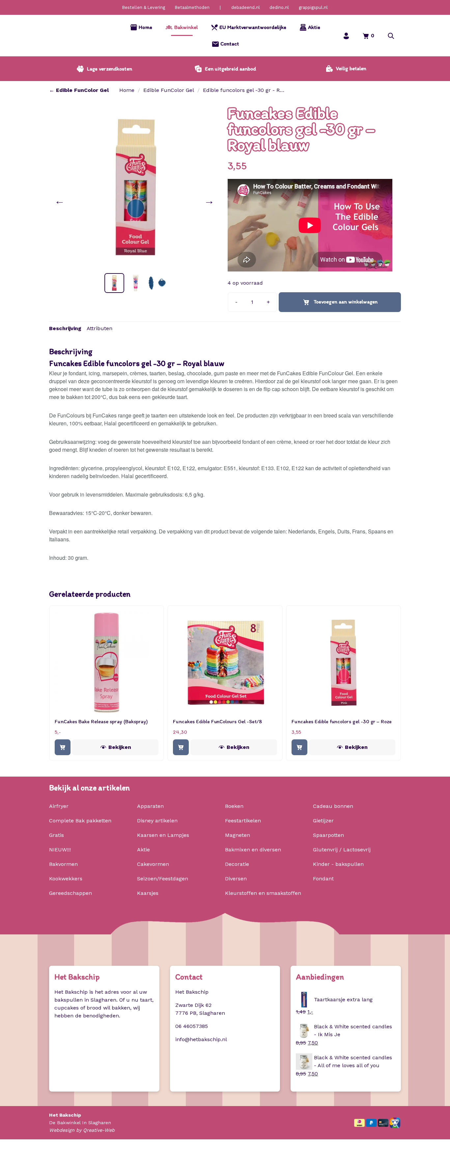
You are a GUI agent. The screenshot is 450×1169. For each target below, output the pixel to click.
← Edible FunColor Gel (79, 90)
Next (210, 201)
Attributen (99, 328)
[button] (391, 35)
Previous (61, 201)
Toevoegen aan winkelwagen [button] (62, 747)
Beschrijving (65, 328)
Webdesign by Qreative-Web (82, 1130)
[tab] (65, 328)
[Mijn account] (346, 35)
